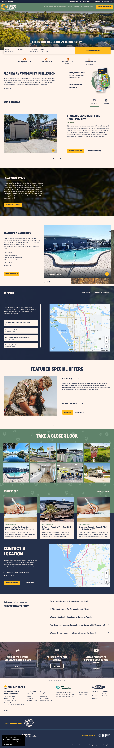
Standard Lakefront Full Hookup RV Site (83, 118)
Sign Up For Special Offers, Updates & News (18, 658)
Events (29, 696)
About (46, 7)
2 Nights (20, 49)
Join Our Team (31, 694)
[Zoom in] (106, 338)
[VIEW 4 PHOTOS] (53, 150)
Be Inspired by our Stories (57, 658)
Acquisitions (95, 696)
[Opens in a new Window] (31, 735)
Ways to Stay (12, 102)
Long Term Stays (61, 7)
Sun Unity (104, 692)
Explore (9, 292)
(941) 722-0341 (86, 1)
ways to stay (52, 7)
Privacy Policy (106, 745)
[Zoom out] (106, 341)
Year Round (67, 64)
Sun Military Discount (71, 379)
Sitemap (74, 745)
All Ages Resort (24, 62)
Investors (94, 694)
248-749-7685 (19, 705)
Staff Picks (11, 491)
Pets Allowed (46, 62)
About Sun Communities (63, 692)
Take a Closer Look (57, 436)
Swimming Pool (54, 275)
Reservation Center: (9, 705)
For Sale (70, 7)
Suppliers (95, 698)
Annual (106, 103)
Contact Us (30, 698)
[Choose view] (106, 346)
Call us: (6, 701)
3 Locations (70, 122)
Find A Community (82, 692)
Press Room (43, 694)
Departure (35, 49)
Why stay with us (32, 692)
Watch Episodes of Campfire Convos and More (96, 660)
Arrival (7, 49)
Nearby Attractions (102, 292)
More (91, 7)
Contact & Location (14, 551)
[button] (104, 7)
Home (5, 1)
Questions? (7, 703)
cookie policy (14, 741)
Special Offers (85, 7)
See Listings (89, 64)
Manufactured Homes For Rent (65, 696)
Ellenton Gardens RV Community (57, 42)
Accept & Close (8, 744)
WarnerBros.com (32, 700)
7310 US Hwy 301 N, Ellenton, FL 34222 (103, 1)
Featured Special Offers (57, 369)
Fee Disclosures (44, 698)
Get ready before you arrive (15, 602)
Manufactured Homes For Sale (65, 694)
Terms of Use (82, 745)
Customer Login (73, 1)
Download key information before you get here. (76, 76)
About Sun (95, 692)
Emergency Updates (94, 745)
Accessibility (43, 696)
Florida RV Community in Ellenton (29, 73)
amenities (76, 7)
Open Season (67, 62)
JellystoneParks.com (46, 700)
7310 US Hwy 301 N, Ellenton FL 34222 (18, 572)
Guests (42, 49)
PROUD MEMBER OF (89, 736)
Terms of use (95, 350)
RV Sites (94, 103)
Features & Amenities (17, 233)
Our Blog (42, 692)
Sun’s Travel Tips (16, 606)
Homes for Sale (89, 62)
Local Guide (85, 292)
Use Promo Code (72, 403)
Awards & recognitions (13, 723)
